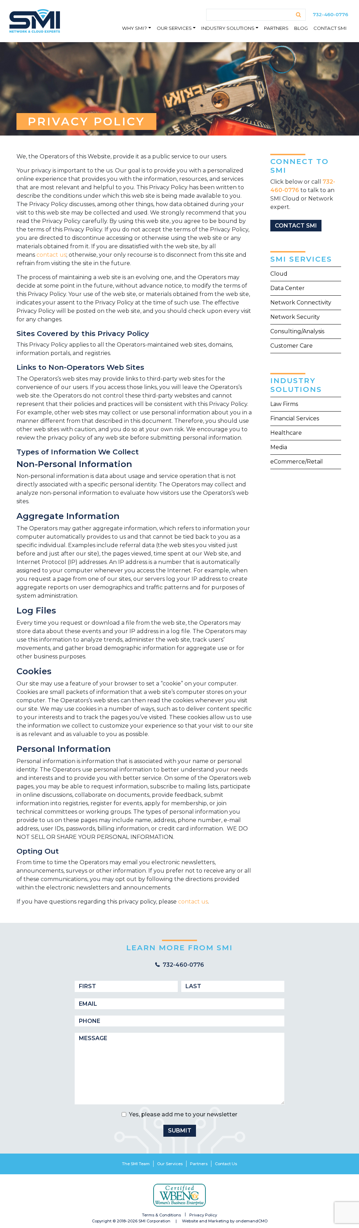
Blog (301, 28)
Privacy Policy (203, 1215)
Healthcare (286, 432)
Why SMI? (134, 28)
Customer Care (291, 345)
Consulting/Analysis (297, 331)
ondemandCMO (251, 1221)
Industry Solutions (228, 28)
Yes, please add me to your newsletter (183, 1114)
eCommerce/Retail (296, 461)
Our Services (174, 28)
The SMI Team (136, 1163)
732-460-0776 (330, 14)
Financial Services (294, 418)
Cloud (278, 273)
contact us (51, 254)
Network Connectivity (300, 302)
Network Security (295, 317)
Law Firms (284, 404)
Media (278, 447)
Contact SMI (330, 28)
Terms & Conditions (161, 1215)
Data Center (287, 288)
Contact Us (226, 1163)
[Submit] (298, 14)
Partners (276, 28)
